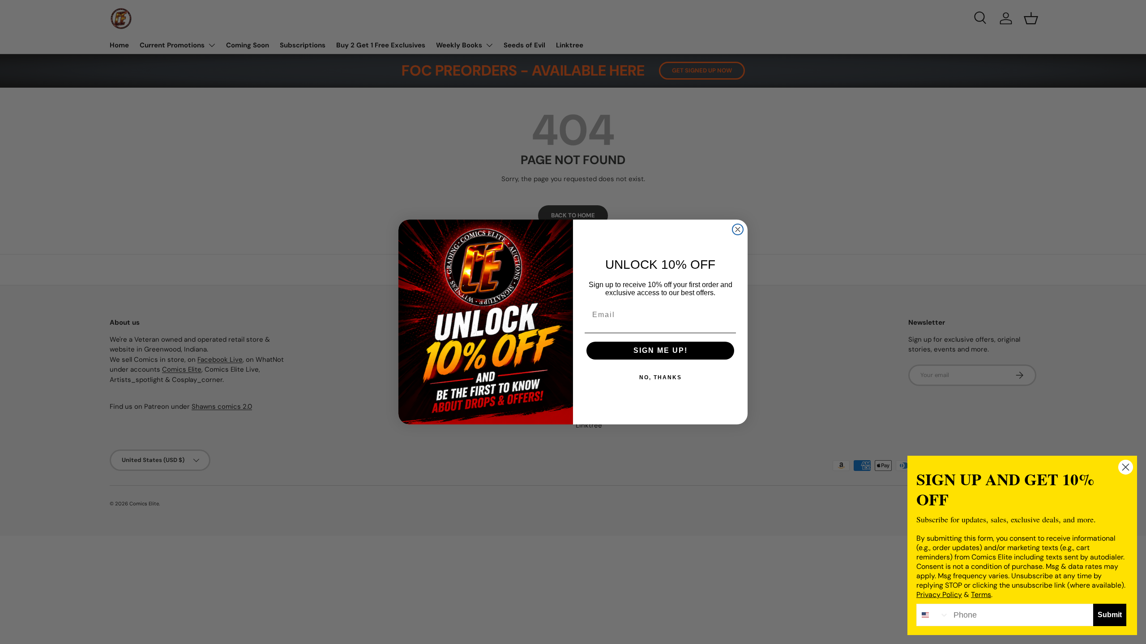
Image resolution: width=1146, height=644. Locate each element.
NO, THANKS (660, 377)
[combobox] (933, 615)
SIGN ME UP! (660, 350)
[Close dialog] (737, 229)
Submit (1110, 615)
